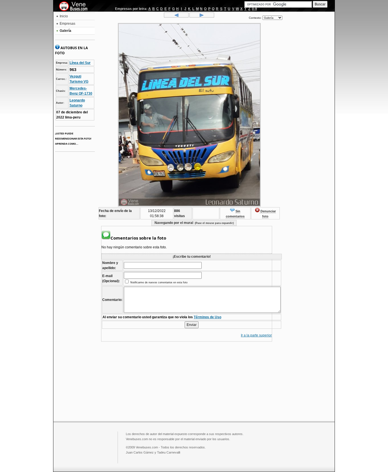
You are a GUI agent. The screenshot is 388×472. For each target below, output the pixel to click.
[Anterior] (176, 16)
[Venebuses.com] (75, 6)
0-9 (254, 9)
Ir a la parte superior (256, 335)
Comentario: (112, 300)
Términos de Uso (207, 317)
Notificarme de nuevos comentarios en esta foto (158, 282)
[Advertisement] (308, 98)
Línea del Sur (80, 63)
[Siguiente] (201, 16)
